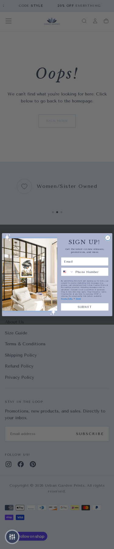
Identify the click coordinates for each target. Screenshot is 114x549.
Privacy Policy (67, 298)
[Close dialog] (107, 237)
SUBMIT (85, 306)
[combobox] (67, 272)
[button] (12, 537)
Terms (78, 298)
